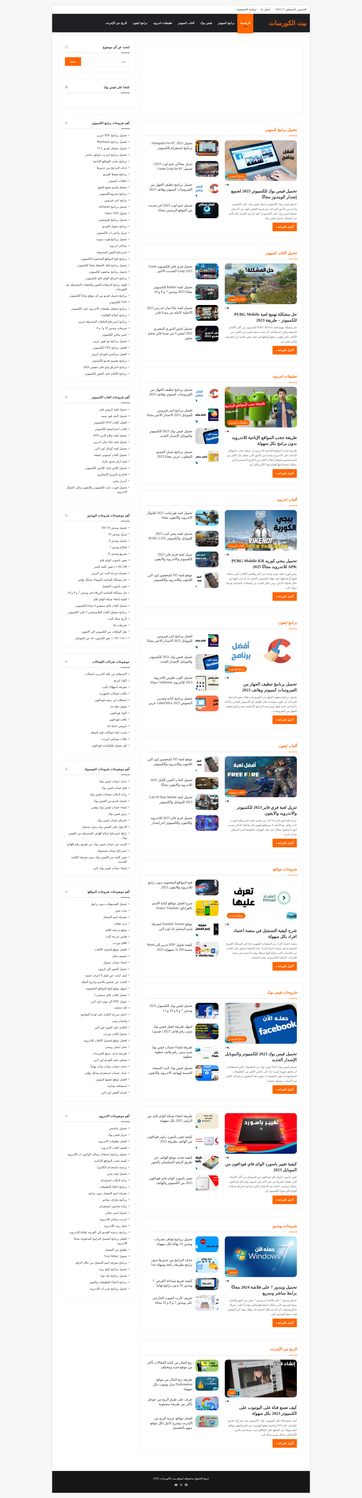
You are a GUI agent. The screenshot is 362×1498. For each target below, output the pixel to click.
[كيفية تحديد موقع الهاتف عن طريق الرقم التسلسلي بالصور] (206, 1162)
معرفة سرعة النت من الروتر (109, 573)
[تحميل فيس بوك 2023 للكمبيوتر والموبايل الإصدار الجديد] (206, 436)
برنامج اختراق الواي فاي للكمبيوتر (106, 278)
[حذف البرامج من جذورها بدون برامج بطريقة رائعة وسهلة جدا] (206, 1265)
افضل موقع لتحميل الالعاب (110, 949)
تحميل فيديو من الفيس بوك (110, 800)
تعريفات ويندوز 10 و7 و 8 (112, 328)
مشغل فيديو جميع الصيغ (112, 187)
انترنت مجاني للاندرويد (113, 1219)
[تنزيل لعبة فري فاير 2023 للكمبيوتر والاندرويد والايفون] (206, 559)
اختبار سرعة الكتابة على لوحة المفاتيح (104, 1014)
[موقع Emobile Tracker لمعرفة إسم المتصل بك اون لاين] (206, 929)
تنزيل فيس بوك (117, 1134)
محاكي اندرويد (118, 245)
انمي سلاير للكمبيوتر (114, 334)
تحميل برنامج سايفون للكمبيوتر (108, 271)
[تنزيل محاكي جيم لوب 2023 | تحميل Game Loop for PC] (206, 169)
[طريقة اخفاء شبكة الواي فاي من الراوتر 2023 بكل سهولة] (206, 1121)
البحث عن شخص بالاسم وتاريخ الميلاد (104, 982)
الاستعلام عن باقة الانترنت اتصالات (106, 674)
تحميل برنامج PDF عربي (112, 135)
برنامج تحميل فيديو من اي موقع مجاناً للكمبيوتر (98, 295)
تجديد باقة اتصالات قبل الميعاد (108, 732)
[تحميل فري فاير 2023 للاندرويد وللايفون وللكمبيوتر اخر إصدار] (206, 823)
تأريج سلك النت (117, 618)
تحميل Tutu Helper (115, 1256)
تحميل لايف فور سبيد (114, 416)
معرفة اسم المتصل (115, 917)
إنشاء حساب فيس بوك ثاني (110, 868)
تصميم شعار (119, 956)
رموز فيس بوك (117, 813)
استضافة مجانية (117, 1086)
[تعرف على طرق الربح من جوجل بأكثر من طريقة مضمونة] (206, 1404)
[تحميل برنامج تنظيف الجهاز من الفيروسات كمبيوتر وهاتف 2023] (206, 189)
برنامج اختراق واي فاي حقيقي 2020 (105, 367)
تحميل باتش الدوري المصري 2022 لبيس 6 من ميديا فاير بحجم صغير (170, 333)
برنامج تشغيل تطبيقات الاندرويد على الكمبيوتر (99, 308)
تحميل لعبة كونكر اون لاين (111, 448)
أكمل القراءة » (285, 226)
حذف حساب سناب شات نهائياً (109, 1066)
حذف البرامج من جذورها (112, 167)
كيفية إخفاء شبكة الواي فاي (110, 599)
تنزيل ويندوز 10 (117, 534)
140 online (120, 1008)
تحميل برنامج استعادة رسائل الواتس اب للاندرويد (97, 1154)
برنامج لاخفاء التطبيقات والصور (108, 1282)
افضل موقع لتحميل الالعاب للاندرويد (105, 1040)
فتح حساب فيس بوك (114, 787)
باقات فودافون (118, 719)
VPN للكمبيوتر (118, 302)
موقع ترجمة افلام (116, 930)
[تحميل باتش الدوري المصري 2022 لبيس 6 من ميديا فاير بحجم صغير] (206, 333)
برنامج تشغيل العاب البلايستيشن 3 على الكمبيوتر (97, 612)
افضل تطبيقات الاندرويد (112, 1141)
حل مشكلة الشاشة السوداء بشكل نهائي (102, 579)
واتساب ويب (119, 1021)
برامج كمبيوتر (226, 23)
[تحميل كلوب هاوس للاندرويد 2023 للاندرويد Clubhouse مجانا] (206, 683)
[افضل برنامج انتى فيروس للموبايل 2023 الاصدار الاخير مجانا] (206, 415)
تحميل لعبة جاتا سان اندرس (110, 442)
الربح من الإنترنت (116, 23)
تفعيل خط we (118, 706)
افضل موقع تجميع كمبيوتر (111, 1079)
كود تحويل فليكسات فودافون (109, 745)
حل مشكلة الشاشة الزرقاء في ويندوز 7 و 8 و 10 (97, 592)
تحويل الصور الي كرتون (112, 969)
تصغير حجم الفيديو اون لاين (110, 1060)
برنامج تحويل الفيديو (114, 226)
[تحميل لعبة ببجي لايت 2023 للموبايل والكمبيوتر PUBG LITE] (206, 538)
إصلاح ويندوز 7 (118, 547)
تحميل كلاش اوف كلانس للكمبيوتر (106, 468)
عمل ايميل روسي (116, 1047)
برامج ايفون (140, 23)
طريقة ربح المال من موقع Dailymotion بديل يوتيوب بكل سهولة (172, 1384)
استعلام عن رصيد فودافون (111, 700)
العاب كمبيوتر (186, 23)
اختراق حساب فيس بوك (112, 820)
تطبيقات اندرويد (162, 23)
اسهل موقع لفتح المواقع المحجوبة (106, 988)
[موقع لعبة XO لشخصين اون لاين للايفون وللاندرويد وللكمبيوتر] (206, 580)
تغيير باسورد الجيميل (114, 586)
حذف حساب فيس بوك (113, 781)
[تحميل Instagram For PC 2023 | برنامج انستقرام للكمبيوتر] (206, 148)
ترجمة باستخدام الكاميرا (112, 1167)
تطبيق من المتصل (116, 1249)
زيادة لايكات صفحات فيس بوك (108, 794)
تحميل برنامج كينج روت (112, 1269)
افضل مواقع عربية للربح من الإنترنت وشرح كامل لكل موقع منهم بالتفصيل (171, 1422)
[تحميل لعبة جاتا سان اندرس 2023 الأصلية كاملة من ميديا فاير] (206, 313)
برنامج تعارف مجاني (114, 1199)
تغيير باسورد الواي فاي (113, 560)
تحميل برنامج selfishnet (113, 206)
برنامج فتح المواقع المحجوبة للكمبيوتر (104, 258)
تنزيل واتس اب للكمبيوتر (112, 232)
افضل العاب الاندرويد (114, 1147)
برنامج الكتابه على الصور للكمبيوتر (106, 373)
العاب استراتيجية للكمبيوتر (111, 429)
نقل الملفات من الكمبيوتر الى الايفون (104, 631)
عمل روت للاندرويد (115, 1225)
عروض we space (117, 726)
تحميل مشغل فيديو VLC (112, 148)
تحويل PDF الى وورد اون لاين (109, 1001)
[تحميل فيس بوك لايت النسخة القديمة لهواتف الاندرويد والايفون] (206, 1073)
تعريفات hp (120, 625)
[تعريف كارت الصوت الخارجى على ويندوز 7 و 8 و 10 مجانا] (206, 1303)
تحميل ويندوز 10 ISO (114, 527)
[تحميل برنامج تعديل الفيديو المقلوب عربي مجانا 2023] (206, 457)
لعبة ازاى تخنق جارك (114, 461)
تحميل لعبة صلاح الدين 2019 (110, 435)
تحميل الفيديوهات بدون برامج (109, 904)
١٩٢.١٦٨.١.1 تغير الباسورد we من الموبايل (101, 638)
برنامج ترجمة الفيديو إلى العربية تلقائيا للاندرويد (98, 1232)
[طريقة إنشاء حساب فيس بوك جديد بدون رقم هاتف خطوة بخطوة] (206, 1052)
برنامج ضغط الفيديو (115, 174)
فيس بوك (206, 23)
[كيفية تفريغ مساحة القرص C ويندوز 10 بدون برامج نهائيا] (206, 1284)
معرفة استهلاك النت (114, 687)
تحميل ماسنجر (118, 1128)
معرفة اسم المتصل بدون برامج (108, 1193)
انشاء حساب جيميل (115, 962)
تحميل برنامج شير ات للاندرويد (108, 1288)
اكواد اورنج (120, 680)
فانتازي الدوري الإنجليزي (112, 474)
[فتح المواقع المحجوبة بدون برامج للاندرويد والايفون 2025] (206, 887)
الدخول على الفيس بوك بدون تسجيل (104, 826)
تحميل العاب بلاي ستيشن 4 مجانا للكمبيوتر (101, 605)
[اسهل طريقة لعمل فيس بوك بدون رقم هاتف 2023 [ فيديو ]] (206, 1031)
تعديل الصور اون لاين (114, 1092)
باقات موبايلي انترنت (114, 739)
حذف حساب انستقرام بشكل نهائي (106, 1073)
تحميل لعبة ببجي (117, 1173)
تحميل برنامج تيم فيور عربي (110, 341)
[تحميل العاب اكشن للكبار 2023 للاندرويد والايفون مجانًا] (206, 783)
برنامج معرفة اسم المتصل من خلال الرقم (101, 1262)
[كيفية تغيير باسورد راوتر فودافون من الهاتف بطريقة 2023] (206, 1142)
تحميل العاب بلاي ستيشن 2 (110, 995)
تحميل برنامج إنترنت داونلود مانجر (106, 154)
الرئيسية (245, 23)
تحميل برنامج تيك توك (113, 1275)
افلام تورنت (120, 943)
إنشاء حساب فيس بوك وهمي (109, 807)
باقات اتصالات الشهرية (113, 693)
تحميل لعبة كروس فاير (113, 409)
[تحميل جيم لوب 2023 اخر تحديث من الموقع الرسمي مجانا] (206, 210)
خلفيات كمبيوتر (118, 180)
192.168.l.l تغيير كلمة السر (110, 566)
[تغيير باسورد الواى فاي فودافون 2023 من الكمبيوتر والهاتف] (206, 1183)
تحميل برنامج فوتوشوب (112, 219)
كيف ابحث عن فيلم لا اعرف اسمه (106, 975)
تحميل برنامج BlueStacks (112, 141)
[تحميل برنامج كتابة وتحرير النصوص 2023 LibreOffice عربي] (206, 703)
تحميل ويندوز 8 (118, 540)
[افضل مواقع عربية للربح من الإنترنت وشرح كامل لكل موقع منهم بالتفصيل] (206, 1421)
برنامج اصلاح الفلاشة (114, 315)
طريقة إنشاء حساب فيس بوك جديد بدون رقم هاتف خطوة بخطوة (171, 1051)
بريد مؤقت (120, 923)
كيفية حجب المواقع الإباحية (110, 1160)
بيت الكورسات (168, 1478)
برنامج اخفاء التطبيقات (113, 1186)
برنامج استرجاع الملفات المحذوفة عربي (102, 321)
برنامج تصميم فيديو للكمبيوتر (109, 360)
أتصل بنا (265, 9)
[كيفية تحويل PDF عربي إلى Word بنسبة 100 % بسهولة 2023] (206, 950)
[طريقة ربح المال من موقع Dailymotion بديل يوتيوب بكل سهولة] (206, 1384)
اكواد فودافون (118, 713)
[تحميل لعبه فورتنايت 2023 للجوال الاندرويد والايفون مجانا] (206, 518)
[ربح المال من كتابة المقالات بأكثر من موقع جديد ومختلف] (206, 1366)
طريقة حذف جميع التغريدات (110, 1053)
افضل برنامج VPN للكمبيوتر (110, 347)
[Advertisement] (221, 78)
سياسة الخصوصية (247, 9)
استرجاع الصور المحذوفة (112, 252)
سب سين (121, 910)
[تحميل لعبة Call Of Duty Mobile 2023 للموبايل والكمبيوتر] (206, 802)
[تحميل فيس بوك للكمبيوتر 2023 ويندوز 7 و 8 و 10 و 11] (206, 1011)
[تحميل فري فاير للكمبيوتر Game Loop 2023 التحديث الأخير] (206, 271)
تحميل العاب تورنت (115, 1034)
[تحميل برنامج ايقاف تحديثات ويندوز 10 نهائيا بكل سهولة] (206, 1244)
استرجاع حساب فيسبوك (112, 850)
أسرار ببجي (120, 481)
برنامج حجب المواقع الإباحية (110, 161)
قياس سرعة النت (116, 936)
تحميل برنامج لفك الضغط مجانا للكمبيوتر (102, 265)
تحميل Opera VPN (116, 213)
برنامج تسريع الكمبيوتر (113, 193)
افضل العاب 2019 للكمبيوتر (110, 422)
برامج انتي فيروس (115, 200)
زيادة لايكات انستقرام (114, 1180)
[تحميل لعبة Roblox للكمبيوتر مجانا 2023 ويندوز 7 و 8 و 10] (206, 292)
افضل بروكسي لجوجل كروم (109, 354)
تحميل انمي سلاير (116, 1212)
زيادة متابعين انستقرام (113, 1206)
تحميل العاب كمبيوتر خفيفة (110, 455)
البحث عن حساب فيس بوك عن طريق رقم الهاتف (96, 844)
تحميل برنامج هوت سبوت (111, 239)
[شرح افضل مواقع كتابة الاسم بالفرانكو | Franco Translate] (206, 908)
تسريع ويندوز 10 (117, 553)
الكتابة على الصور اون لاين (110, 1027)
